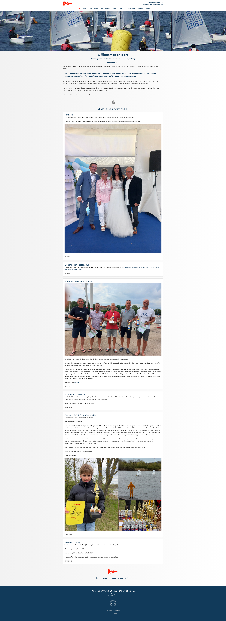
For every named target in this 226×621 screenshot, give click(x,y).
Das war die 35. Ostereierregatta (80, 415)
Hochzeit (69, 114)
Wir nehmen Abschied (75, 394)
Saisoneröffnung (73, 542)
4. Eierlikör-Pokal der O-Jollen (79, 281)
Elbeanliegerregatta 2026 (77, 264)
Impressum (109, 610)
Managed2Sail (78, 382)
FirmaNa (115, 613)
